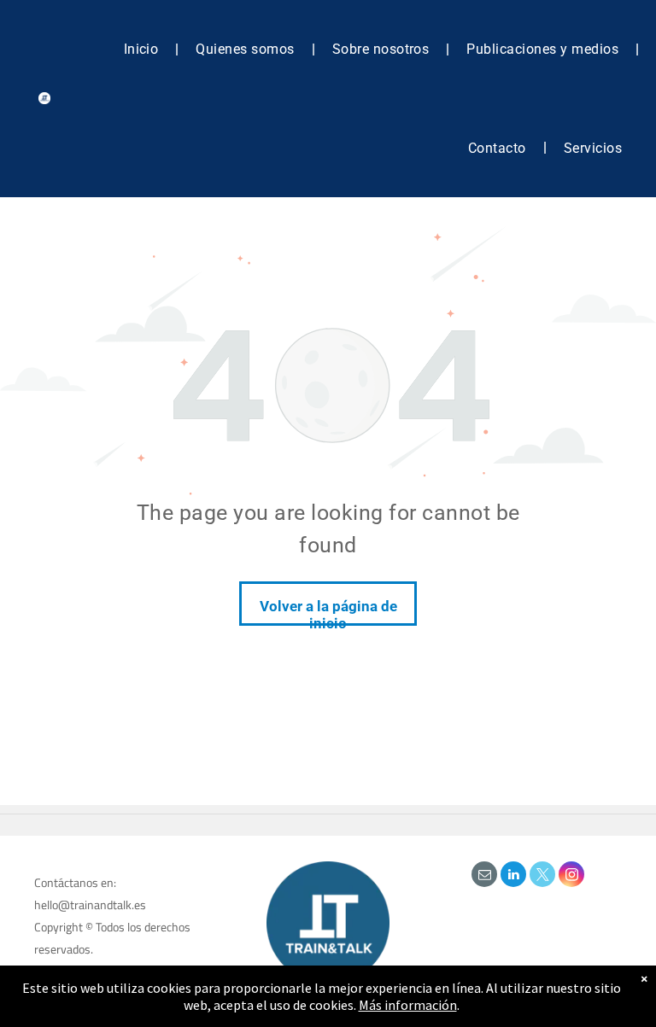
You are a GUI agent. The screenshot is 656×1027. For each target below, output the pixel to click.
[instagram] (571, 876)
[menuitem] (143, 49)
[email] (484, 876)
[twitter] (542, 876)
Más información (408, 1004)
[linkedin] (513, 876)
